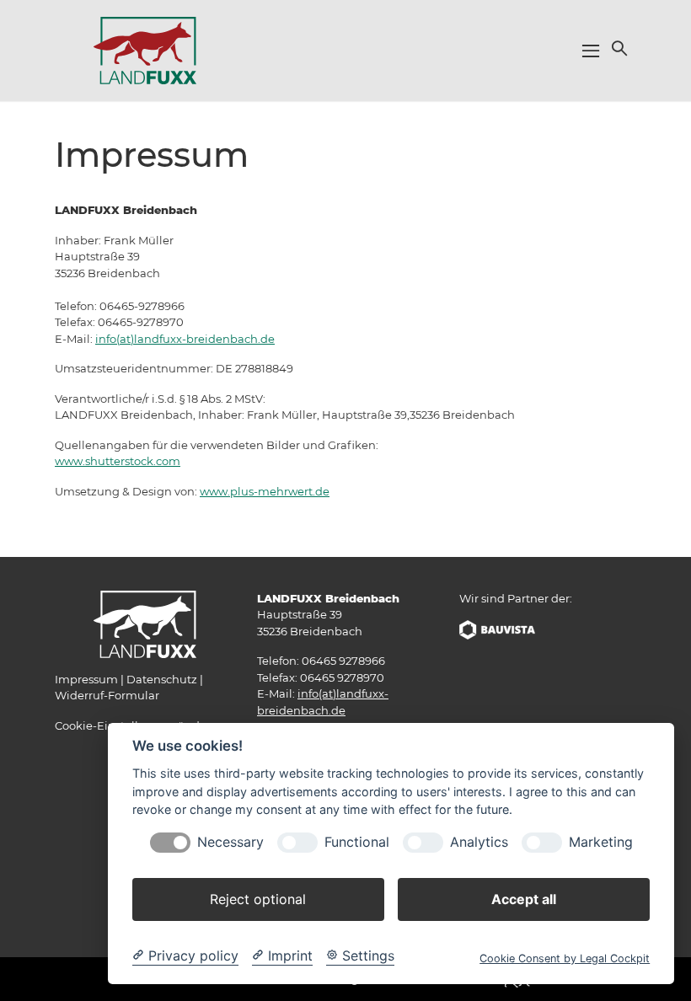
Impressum (86, 679)
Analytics (479, 842)
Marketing (601, 842)
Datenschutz (161, 679)
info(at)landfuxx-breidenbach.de (185, 338)
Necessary (230, 842)
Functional (356, 842)
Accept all (523, 899)
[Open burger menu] (590, 50)
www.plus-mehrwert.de (264, 491)
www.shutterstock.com (117, 461)
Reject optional (258, 899)
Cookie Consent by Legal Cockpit (564, 958)
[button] (618, 48)
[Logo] (145, 49)
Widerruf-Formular (107, 695)
